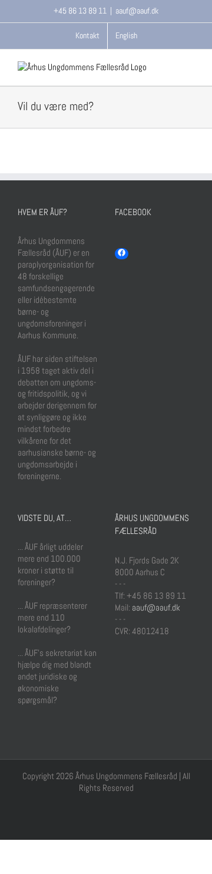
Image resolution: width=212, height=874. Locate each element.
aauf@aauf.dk (136, 10)
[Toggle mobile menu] (189, 67)
